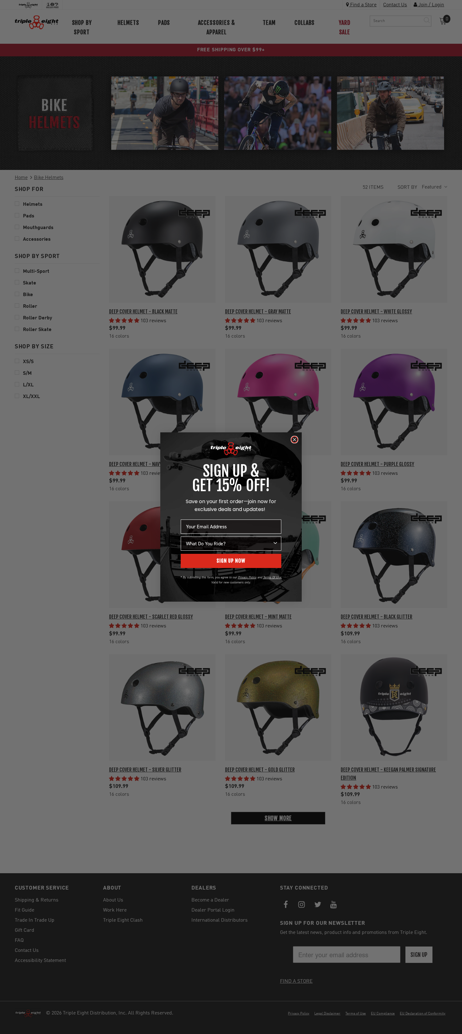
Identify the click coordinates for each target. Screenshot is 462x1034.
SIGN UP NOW (231, 561)
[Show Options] (275, 543)
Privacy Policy (247, 577)
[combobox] (229, 543)
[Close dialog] (294, 439)
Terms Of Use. (272, 577)
